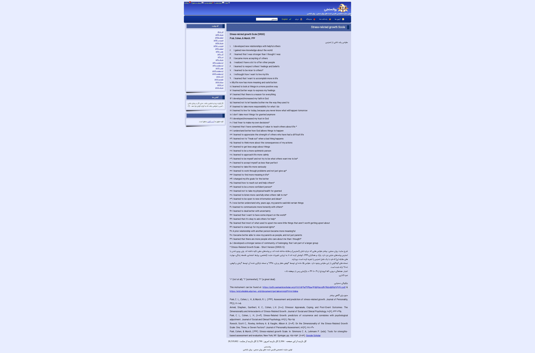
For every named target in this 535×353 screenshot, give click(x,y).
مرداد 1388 (219, 82)
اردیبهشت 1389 (217, 71)
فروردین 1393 (218, 46)
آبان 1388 (219, 76)
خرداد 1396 (219, 35)
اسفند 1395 (219, 37)
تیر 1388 (220, 85)
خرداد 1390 (219, 60)
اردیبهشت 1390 (218, 62)
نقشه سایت (208, 3)
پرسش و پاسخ (197, 3)
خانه (226, 3)
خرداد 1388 (219, 88)
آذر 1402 (220, 32)
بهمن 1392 (219, 51)
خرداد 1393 (219, 43)
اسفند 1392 (219, 49)
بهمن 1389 (219, 68)
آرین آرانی (210, 121)
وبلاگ (187, 3)
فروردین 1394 (218, 40)
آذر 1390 (220, 54)
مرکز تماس (218, 3)
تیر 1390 (220, 57)
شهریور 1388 (219, 79)
